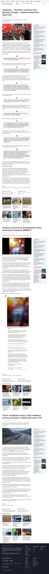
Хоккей (34, 549)
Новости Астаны (28, 548)
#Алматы (4, 375)
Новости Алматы (28, 549)
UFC (33, 552)
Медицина (42, 548)
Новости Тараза (27, 555)
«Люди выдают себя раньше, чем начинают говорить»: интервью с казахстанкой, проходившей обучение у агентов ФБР (37, 65)
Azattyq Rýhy (5, 17)
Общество (27, 1)
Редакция (34, 561)
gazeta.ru (27, 71)
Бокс (33, 550)
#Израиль (8, 187)
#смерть (11, 505)
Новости (7, 1)
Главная (3, 1)
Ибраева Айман (6, 420)
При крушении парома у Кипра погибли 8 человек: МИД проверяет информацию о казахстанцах (39, 41)
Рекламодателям (35, 562)
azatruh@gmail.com (5, 566)
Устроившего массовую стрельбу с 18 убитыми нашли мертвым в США (8, 193)
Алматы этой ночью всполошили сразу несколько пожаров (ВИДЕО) (40, 28)
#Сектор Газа (20, 187)
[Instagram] (5, 560)
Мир (31, 1)
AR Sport (22, 1)
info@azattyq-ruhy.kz (5, 567)
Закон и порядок (37, 1)
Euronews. (22, 451)
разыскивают (21, 499)
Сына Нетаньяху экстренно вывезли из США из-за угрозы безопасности (39, 45)
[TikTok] (7, 560)
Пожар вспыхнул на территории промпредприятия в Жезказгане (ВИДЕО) (9, 381)
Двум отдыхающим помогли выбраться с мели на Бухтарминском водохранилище (9, 511)
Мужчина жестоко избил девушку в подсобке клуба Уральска (39, 49)
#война (24, 187)
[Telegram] (9, 560)
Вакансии (34, 565)
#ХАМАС (28, 187)
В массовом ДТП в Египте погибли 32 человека (24, 193)
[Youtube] (11, 560)
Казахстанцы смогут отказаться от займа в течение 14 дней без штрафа (37, 58)
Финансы (12, 1)
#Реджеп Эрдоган (14, 187)
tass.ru (16, 59)
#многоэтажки (9, 375)
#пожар (13, 375)
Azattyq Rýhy (24, 259)
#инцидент (4, 505)
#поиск (8, 505)
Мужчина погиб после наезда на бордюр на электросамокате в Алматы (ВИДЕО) (24, 381)
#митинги (4, 187)
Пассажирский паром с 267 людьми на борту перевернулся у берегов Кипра (39, 36)
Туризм (42, 549)
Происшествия (16, 232)
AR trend (17, 1)
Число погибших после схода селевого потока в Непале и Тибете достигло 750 (39, 32)
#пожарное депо (19, 375)
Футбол (34, 548)
